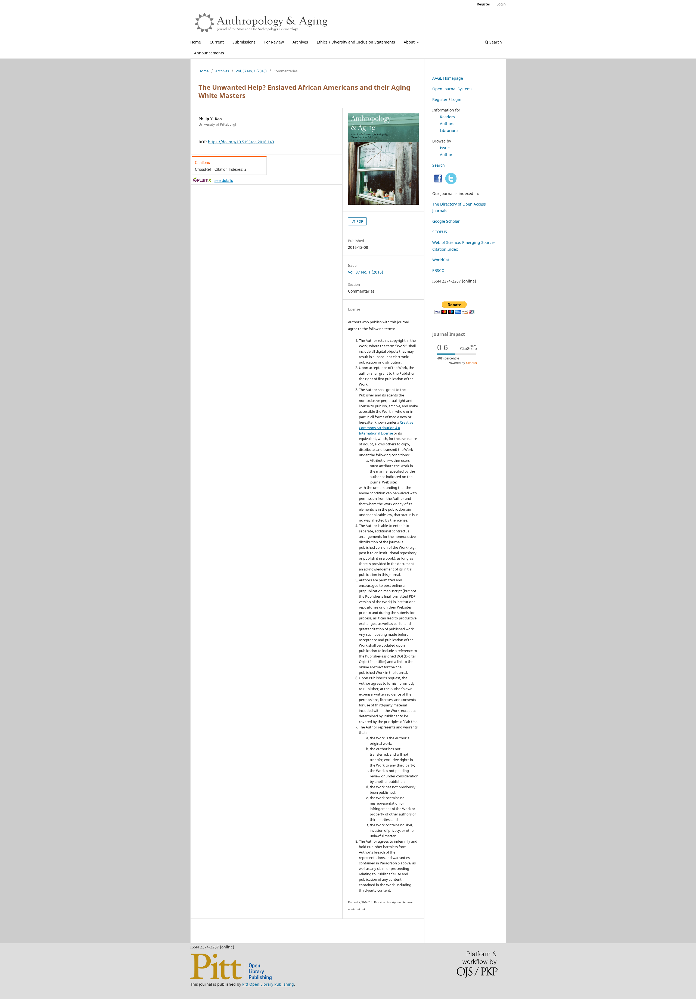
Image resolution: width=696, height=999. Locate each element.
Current (217, 42)
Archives (300, 42)
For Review (274, 42)
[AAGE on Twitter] (451, 182)
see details (224, 180)
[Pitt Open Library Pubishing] (231, 978)
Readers (447, 116)
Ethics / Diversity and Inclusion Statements (356, 42)
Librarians (449, 130)
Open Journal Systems (452, 88)
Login (501, 4)
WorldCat (440, 259)
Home (195, 42)
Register (483, 4)
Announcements (209, 52)
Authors (447, 123)
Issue (445, 147)
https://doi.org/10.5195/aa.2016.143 (241, 141)
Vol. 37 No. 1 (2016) (251, 71)
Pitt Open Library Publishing (268, 984)
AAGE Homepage (447, 78)
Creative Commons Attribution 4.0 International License (386, 428)
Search (495, 42)
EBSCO (438, 270)
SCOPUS (439, 231)
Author (446, 154)
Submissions (244, 42)
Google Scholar (446, 221)
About (410, 42)
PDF (359, 221)
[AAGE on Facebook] (438, 182)
